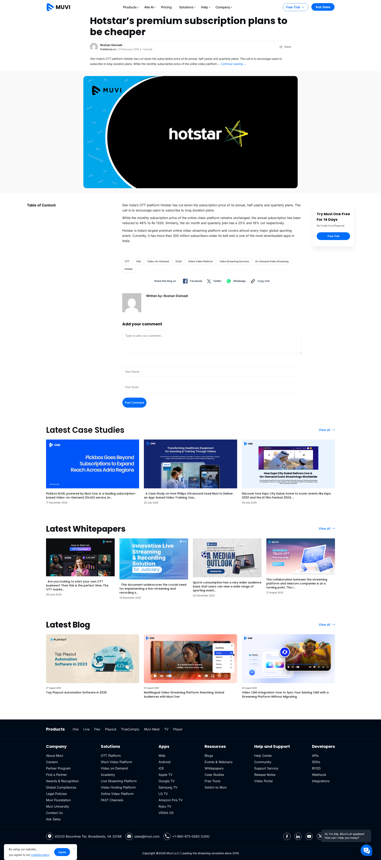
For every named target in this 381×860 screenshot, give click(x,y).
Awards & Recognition (62, 781)
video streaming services (234, 261)
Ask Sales (323, 7)
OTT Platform (111, 756)
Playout (110, 729)
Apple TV (165, 775)
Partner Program (58, 768)
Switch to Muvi (216, 787)
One (76, 729)
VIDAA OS (166, 813)
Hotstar (129, 268)
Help (204, 7)
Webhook (319, 775)
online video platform (200, 261)
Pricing (166, 7)
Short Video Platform (116, 762)
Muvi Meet (152, 729)
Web (162, 756)
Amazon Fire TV (171, 800)
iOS (161, 768)
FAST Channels (112, 800)
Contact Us (54, 813)
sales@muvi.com (147, 836)
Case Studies (214, 775)
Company (223, 7)
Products (130, 7)
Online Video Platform (117, 794)
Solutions (186, 7)
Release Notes (264, 775)
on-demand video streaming (272, 261)
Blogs (209, 756)
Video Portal (263, 781)
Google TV (167, 781)
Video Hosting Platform (118, 787)
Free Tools (212, 781)
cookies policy (40, 854)
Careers (52, 762)
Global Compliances (61, 787)
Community (262, 762)
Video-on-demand (158, 261)
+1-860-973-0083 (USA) (191, 836)
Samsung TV (168, 787)
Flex (97, 729)
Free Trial (293, 7)
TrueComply (130, 729)
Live (86, 729)
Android (164, 762)
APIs (315, 756)
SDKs (316, 762)
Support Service (266, 768)
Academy (108, 775)
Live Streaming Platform (119, 781)
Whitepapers (214, 768)
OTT (127, 261)
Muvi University (57, 806)
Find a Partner (56, 775)
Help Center (263, 756)
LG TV (163, 794)
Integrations (320, 781)
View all (324, 430)
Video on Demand (114, 768)
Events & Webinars (218, 762)
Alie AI (149, 7)
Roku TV (165, 806)
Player (178, 729)
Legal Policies (56, 794)
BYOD (316, 768)
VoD (138, 261)
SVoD (178, 261)
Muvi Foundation (58, 800)
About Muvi (54, 756)
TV (166, 729)
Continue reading (233, 64)
